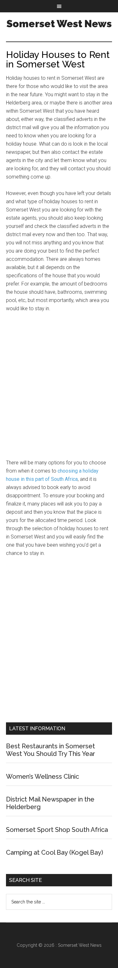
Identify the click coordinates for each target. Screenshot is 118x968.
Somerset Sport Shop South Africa (57, 829)
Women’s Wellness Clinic (42, 776)
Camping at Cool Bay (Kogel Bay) (54, 852)
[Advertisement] (59, 388)
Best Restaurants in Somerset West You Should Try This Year (50, 749)
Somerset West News (59, 23)
